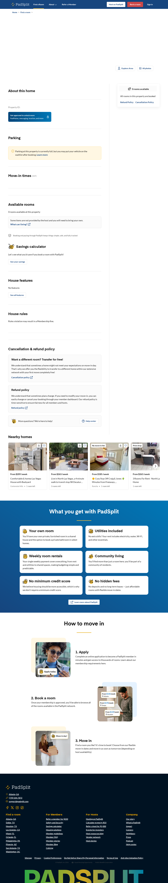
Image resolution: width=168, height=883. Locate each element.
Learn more (42, 154)
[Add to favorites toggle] (44, 446)
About (51, 4)
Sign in (150, 4)
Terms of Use (112, 858)
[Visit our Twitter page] (12, 807)
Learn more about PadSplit (86, 602)
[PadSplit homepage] (20, 4)
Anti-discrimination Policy (132, 858)
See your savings (17, 262)
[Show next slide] (155, 466)
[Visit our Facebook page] (7, 807)
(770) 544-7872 (15, 798)
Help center (91, 421)
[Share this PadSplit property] (39, 446)
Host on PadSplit (116, 4)
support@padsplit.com (18, 801)
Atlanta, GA (14, 794)
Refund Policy (126, 102)
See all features (17, 295)
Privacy (37, 858)
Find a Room (38, 4)
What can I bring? (18, 224)
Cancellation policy (20, 377)
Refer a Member (69, 4)
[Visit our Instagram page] (17, 807)
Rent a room (135, 4)
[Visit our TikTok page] (22, 807)
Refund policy (17, 408)
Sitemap (28, 858)
